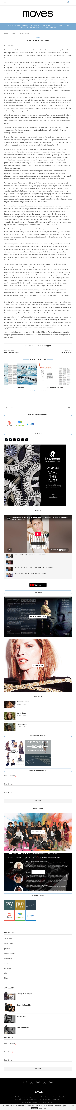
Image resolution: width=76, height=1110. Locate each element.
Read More (42, 1108)
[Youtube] (22, 440)
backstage (7, 968)
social (13, 33)
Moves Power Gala (30, 1099)
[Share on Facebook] (38, 345)
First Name (8, 784)
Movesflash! (57, 1099)
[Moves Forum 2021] (38, 872)
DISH (38, 28)
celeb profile (8, 944)
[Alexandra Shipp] (9, 1030)
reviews (7, 983)
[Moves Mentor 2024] (38, 832)
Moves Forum (45, 1099)
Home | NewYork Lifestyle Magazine (22, 1097)
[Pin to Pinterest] (42, 345)
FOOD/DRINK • (58, 25)
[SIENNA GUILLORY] (38, 665)
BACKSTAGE (24, 28)
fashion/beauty (9, 953)
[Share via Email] (50, 345)
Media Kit (18, 1099)
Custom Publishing (59, 1097)
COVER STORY (11, 25)
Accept (34, 1108)
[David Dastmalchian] (9, 1008)
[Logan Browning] (9, 704)
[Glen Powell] (9, 1019)
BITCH (32, 28)
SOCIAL (66, 25)
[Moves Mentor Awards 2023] (55, 374)
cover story (8, 939)
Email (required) (10, 776)
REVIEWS (52, 28)
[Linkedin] (18, 440)
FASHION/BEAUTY (45, 25)
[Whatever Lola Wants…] (20, 374)
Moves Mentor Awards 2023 (55, 388)
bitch (6, 978)
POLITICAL (33, 25)
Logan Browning (23, 702)
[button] (6, 377)
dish (5, 973)
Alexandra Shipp (23, 1027)
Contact (47, 1097)
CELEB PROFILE (22, 25)
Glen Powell (21, 1016)
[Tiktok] (27, 440)
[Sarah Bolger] (9, 716)
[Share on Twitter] (40, 346)
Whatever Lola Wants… (21, 388)
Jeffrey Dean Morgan (24, 994)
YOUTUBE (44, 28)
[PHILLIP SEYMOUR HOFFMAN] (38, 617)
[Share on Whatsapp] (46, 345)
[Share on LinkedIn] (44, 345)
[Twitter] (10, 440)
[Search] (71, 2)
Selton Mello (22, 724)
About (39, 1097)
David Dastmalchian (24, 1005)
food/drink (8, 958)
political (7, 949)
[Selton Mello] (9, 727)
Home (6, 33)
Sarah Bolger (22, 713)
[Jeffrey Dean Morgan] (9, 996)
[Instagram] (14, 440)
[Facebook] (6, 440)
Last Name (8, 792)
